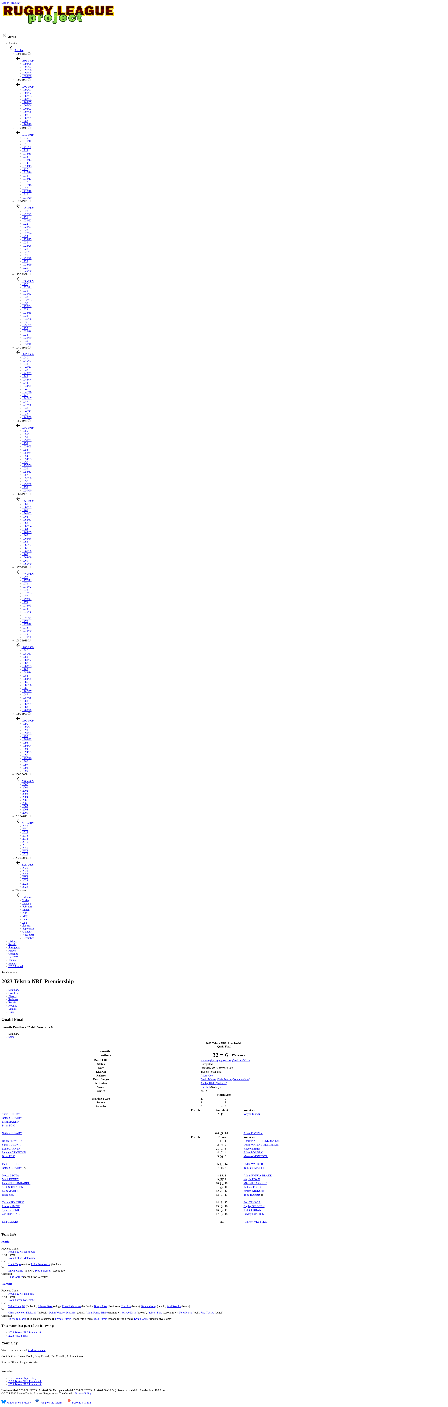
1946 (25, 395)
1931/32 (26, 293)
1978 (25, 627)
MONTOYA (256, 1156)
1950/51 (26, 433)
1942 (25, 370)
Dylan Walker (141, 1318)
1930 (25, 284)
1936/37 (26, 325)
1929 (25, 267)
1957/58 (26, 477)
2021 (25, 871)
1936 (25, 322)
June (24, 919)
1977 (25, 621)
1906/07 (26, 108)
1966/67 (26, 544)
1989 (25, 707)
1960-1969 (21, 494)
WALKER (253, 1163)
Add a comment (37, 1350)
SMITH (11, 1206)
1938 (25, 334)
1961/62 (26, 513)
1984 (25, 675)
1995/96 (26, 758)
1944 (25, 382)
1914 (25, 162)
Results (12, 944)
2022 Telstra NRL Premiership (25, 1381)
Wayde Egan (129, 1312)
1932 (25, 296)
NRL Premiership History (22, 1378)
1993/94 (26, 745)
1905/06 (26, 105)
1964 (25, 529)
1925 (25, 242)
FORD (252, 1187)
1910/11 (26, 140)
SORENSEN (12, 1187)
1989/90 (26, 710)
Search (5, 972)
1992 (25, 736)
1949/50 (26, 417)
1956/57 (26, 471)
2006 (25, 803)
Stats (11, 1036)
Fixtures (12, 941)
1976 (25, 614)
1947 (25, 401)
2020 (25, 867)
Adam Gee (207, 1075)
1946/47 (26, 398)
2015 (25, 841)
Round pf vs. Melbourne (22, 1258)
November (28, 934)
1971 (25, 583)
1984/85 (26, 678)
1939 (25, 340)
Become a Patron (81, 1402)
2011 (25, 829)
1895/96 (26, 63)
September (28, 928)
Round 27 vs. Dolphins (21, 1293)
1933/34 (26, 306)
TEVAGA (252, 1202)
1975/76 (26, 611)
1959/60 (26, 490)
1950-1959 (21, 420)
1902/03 (26, 96)
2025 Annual (15, 966)
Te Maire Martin (17, 1318)
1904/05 (26, 102)
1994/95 (26, 752)
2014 (25, 838)
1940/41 (26, 360)
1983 (25, 669)
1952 (25, 443)
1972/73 (26, 592)
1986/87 (26, 691)
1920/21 (26, 214)
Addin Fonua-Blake (97, 1312)
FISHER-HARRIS (16, 1183)
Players (12, 950)
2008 (25, 809)
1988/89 (26, 703)
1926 (25, 248)
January (26, 903)
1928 (25, 261)
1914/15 (26, 166)
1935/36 (26, 318)
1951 (25, 437)
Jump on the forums (51, 1402)
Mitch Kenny (15, 1270)
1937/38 (26, 331)
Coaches (13, 953)
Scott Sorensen (43, 1270)
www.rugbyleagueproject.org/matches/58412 (225, 1060)
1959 (25, 487)
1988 (25, 700)
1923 (25, 229)
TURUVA (11, 1113)
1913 (25, 156)
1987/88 (26, 697)
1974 (25, 602)
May (24, 915)
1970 (25, 577)
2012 (25, 832)
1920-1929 (21, 201)
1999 (25, 770)
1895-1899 (21, 53)
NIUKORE (254, 1190)
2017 (25, 848)
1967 (25, 548)
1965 (25, 535)
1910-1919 (21, 127)
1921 (25, 217)
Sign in (5, 2)
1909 (25, 121)
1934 (25, 309)
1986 (25, 688)
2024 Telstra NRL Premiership (25, 1384)
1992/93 (26, 739)
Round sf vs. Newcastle (21, 1299)
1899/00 (26, 76)
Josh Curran (100, 1318)
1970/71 (26, 580)
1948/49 (26, 411)
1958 (25, 481)
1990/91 (26, 726)
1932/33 (26, 300)
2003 (25, 793)
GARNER (11, 1148)
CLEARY (12, 1117)
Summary (13, 989)
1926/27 (26, 251)
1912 (25, 150)
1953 (25, 449)
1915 (25, 169)
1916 (25, 175)
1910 (25, 137)
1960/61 (26, 507)
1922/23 (26, 226)
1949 (25, 414)
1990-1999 (21, 713)
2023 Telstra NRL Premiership (25, 1332)
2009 (25, 812)
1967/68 (26, 551)
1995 (25, 755)
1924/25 (26, 239)
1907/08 (26, 111)
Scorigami (14, 947)
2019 (25, 854)
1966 (25, 541)
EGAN (252, 1113)
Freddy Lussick (63, 1318)
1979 (25, 633)
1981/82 (26, 659)
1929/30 (26, 270)
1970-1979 (21, 567)
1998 (25, 767)
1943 (25, 376)
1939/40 (26, 344)
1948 (25, 407)
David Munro (208, 1079)
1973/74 (26, 599)
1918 (25, 188)
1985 (25, 681)
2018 (25, 851)
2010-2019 (21, 816)
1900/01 (26, 89)
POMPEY (253, 1133)
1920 (25, 211)
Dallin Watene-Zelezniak (62, 1312)
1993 (25, 742)
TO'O (8, 1125)
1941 (25, 363)
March (26, 909)
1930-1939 (21, 274)
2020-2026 (21, 857)
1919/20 (26, 197)
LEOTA (10, 1175)
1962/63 (26, 519)
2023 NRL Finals (18, 1335)
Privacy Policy (83, 1393)
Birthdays (20, 890)
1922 (25, 223)
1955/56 (26, 465)
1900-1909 (21, 79)
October (26, 931)
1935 (25, 315)
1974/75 (26, 605)
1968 (25, 554)
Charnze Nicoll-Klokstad (22, 1312)
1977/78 (26, 624)
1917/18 (26, 185)
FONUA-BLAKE (258, 1175)
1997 (25, 764)
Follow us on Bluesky (18, 1402)
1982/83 (26, 666)
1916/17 (26, 178)
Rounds (12, 1005)
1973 (25, 596)
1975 (25, 608)
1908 (25, 114)
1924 (25, 236)
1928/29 (26, 264)
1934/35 (26, 312)
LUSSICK (254, 1213)
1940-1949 (21, 347)
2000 (25, 784)
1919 (25, 194)
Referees (13, 956)
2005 (25, 800)
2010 (25, 826)
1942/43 (26, 373)
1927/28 (26, 258)
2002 (25, 790)
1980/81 (26, 653)
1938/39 (26, 337)
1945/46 (26, 392)
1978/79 (26, 630)
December (28, 937)
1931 (25, 290)
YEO (8, 1194)
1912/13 (26, 153)
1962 (25, 516)
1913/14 (26, 159)
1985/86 (26, 685)
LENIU (11, 1210)
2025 (25, 883)
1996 (25, 761)
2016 (25, 845)
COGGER (10, 1163)
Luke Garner (15, 1276)
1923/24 (26, 233)
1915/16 (26, 172)
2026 (25, 886)
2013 (25, 835)
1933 (25, 303)
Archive (12, 43)
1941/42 (26, 366)
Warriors (6, 1283)
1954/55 (26, 459)
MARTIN (10, 1121)
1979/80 (26, 637)
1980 (25, 650)
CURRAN (252, 1210)
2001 (25, 787)
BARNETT (255, 1183)
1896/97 (26, 66)
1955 (25, 462)
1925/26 (26, 245)
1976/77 (26, 618)
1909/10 (26, 124)
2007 (25, 806)
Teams (12, 960)
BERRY (252, 1148)
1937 (25, 328)
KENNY (10, 1179)
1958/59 (26, 484)
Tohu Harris (185, 1312)
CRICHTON (14, 1152)
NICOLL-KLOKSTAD (262, 1140)
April (25, 912)
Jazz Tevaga (207, 1312)
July (24, 922)
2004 (25, 796)
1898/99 (26, 73)
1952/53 (26, 446)
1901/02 (26, 92)
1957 (25, 474)
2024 (25, 880)
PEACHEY (13, 1202)
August (26, 925)
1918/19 (26, 191)
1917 (25, 181)
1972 (25, 589)
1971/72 (26, 586)
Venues (12, 963)
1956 (25, 468)
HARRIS (252, 1194)
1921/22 (26, 220)
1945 (25, 388)
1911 (25, 144)
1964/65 (26, 532)
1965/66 (26, 538)
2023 (25, 877)
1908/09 (26, 118)
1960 (25, 503)
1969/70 (26, 563)
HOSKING (11, 1213)
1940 (25, 357)
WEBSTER (255, 1221)
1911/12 (26, 147)
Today (25, 900)
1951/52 (26, 440)
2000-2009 (21, 774)
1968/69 (26, 557)
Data (11, 1011)
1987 (25, 694)
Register (15, 2)
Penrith (5, 1241)
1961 (25, 510)
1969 (25, 560)
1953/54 (26, 452)
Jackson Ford (155, 1312)
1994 (25, 748)
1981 (25, 656)
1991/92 (26, 733)
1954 (25, 455)
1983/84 (26, 672)
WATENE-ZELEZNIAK (261, 1144)
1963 (25, 522)
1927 (25, 255)
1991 (25, 729)
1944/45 (26, 385)
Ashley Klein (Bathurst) (214, 1083)
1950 (25, 430)
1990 (25, 723)
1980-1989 (21, 640)
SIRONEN (254, 1206)
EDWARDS (12, 1140)
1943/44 (26, 379)
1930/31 (26, 287)
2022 (25, 874)
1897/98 (26, 70)
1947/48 (26, 404)
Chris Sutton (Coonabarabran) (233, 1079)
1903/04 (26, 99)
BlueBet (205, 1087)
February (27, 906)
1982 (25, 663)
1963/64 (26, 526)
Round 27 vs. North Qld (21, 1251)
